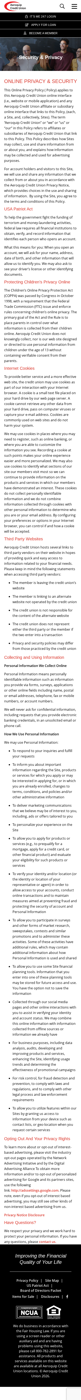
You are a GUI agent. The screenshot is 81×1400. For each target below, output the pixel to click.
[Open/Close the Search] (63, 6)
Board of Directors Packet (40, 1290)
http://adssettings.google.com (35, 1190)
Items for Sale (23, 1296)
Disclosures (50, 1296)
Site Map (52, 1280)
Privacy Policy (27, 1280)
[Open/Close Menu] (72, 6)
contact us (47, 1241)
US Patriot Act (38, 1285)
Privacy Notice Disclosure (24, 1215)
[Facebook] (67, 1296)
